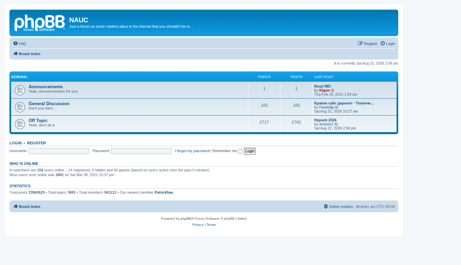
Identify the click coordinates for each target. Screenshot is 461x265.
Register (36, 143)
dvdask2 (326, 124)
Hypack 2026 (325, 120)
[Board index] (40, 22)
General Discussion (49, 103)
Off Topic (38, 120)
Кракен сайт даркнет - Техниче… (344, 103)
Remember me (225, 151)
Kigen (324, 90)
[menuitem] (19, 44)
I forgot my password (192, 151)
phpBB (186, 218)
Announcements (46, 86)
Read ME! (322, 86)
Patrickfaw (164, 192)
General (19, 77)
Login (15, 143)
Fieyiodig (326, 107)
